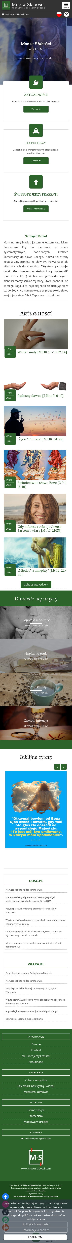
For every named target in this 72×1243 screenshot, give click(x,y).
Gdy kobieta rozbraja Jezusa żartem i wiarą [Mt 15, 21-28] (39, 528)
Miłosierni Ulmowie (36, 1092)
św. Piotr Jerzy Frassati (36, 1056)
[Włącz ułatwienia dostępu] (68, 14)
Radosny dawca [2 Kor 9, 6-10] (41, 395)
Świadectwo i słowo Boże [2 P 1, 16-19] (42, 485)
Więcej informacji (35, 208)
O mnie (36, 1044)
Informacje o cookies (36, 1230)
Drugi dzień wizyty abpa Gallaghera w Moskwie (29, 973)
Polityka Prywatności (36, 1224)
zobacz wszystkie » (36, 584)
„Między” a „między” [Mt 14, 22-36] (42, 572)
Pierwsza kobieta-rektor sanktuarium (24, 889)
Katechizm (36, 1116)
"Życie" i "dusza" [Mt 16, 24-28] (41, 439)
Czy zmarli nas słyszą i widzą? (36, 1086)
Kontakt (36, 1050)
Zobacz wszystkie (36, 1080)
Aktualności (36, 313)
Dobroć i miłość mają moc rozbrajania (24, 1018)
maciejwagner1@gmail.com (16, 14)
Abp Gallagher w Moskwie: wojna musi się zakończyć (31, 1011)
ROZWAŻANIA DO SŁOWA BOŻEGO (36, 58)
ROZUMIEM (35, 1237)
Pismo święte (36, 1110)
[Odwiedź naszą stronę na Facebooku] (5, 1196)
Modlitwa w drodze (36, 1122)
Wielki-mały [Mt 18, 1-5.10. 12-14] (42, 352)
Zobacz (35, 109)
